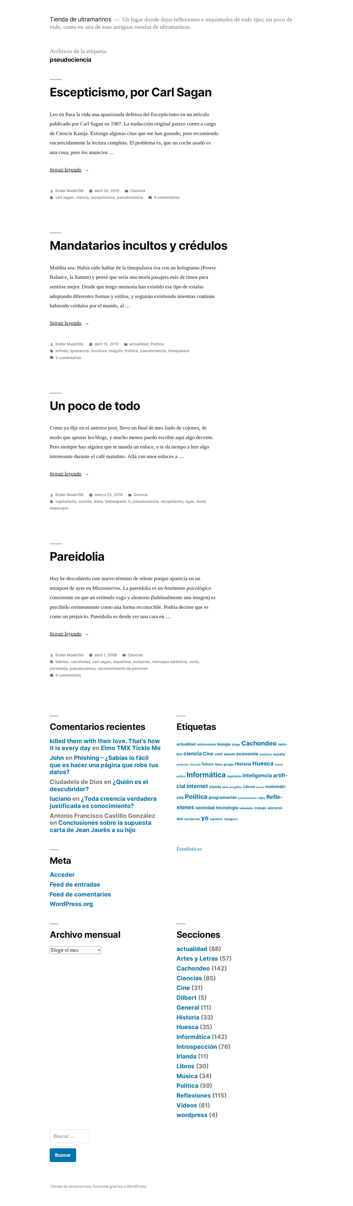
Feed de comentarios (80, 894)
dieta (98, 501)
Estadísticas (189, 848)
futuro (207, 764)
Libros (249, 786)
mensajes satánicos (169, 661)
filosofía (195, 764)
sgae (189, 501)
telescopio (59, 508)
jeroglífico (235, 787)
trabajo (260, 808)
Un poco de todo (95, 405)
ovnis (194, 661)
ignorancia (79, 350)
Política (157, 344)
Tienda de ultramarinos (80, 19)
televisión (246, 808)
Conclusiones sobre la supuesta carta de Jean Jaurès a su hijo (100, 826)
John (57, 757)
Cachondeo (259, 743)
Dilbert (186, 997)
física (218, 764)
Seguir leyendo (69, 169)
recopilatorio (172, 501)
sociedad (205, 807)
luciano (60, 798)
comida (84, 501)
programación (223, 797)
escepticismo (103, 197)
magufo (115, 350)
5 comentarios (68, 357)
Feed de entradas (75, 884)
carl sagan (64, 197)
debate (229, 754)
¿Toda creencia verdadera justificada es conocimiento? (103, 802)
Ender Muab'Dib (69, 190)
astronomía (206, 744)
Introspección (196, 1046)
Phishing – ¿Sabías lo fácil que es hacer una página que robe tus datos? (104, 765)
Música (187, 1076)
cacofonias (80, 661)
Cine (208, 754)
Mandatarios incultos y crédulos (138, 245)
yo (205, 817)
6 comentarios (166, 197)
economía (247, 754)
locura (260, 787)
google (229, 764)
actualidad (138, 344)
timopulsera (178, 350)
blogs (236, 744)
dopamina (122, 661)
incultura (99, 350)
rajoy (261, 798)
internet (197, 786)
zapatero (216, 819)
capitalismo (65, 501)
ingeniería (234, 776)
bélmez (62, 661)
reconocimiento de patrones (123, 668)
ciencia (82, 197)
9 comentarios (68, 675)
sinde (201, 501)
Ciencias (137, 190)
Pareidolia (77, 556)
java (225, 787)
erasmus (265, 754)
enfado (61, 350)
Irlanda (186, 1056)
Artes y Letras (197, 958)
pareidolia (58, 668)
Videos (186, 1105)
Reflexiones (193, 1095)
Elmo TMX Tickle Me (131, 748)
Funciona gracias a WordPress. (120, 1186)
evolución (141, 661)
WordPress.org (71, 904)
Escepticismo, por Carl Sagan (131, 92)
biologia (224, 744)
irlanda (215, 787)
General (140, 494)
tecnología (227, 807)
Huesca (263, 763)
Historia (243, 763)
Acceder (62, 874)
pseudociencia (130, 197)
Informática (206, 775)
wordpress (192, 819)
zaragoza (230, 819)
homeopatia (115, 501)
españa (279, 754)
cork (219, 754)
